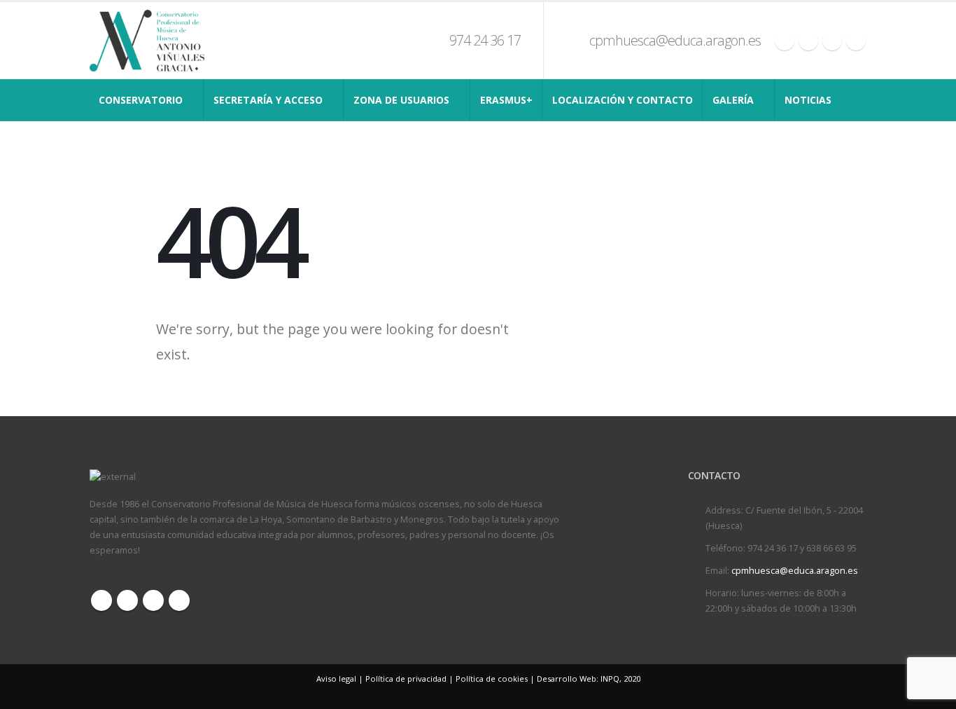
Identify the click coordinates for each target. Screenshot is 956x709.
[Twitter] (808, 40)
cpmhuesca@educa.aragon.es (675, 40)
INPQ (609, 678)
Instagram (179, 600)
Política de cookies (492, 678)
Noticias (808, 99)
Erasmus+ (506, 99)
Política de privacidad (406, 678)
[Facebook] (784, 40)
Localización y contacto (622, 99)
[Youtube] (832, 40)
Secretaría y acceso (268, 99)
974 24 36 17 (485, 40)
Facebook (101, 600)
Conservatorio (141, 99)
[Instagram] (856, 40)
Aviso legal (336, 678)
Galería (733, 99)
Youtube (153, 600)
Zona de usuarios (401, 99)
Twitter (127, 600)
